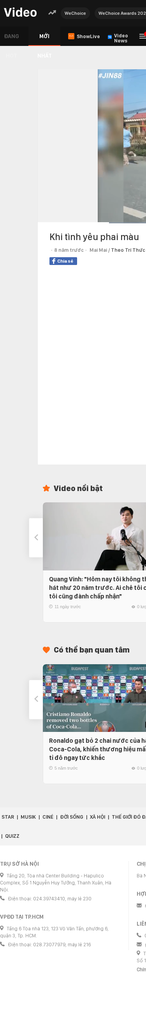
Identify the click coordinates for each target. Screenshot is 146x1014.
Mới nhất (44, 39)
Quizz (12, 836)
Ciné (47, 817)
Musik (28, 817)
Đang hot (11, 39)
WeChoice (75, 13)
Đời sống (71, 817)
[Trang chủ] (20, 12)
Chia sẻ (65, 261)
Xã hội (97, 817)
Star (8, 817)
